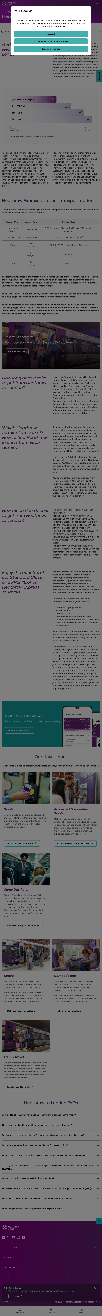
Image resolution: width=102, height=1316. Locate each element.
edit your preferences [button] (55, 26)
